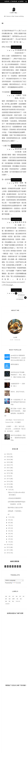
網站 (21, 598)
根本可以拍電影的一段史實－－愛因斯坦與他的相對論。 (18, 438)
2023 (8, 462)
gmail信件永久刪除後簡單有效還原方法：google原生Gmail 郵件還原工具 (18, 358)
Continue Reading (16, 47)
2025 (8, 457)
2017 (8, 478)
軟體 (9, 598)
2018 (8, 476)
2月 (9, 539)
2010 (8, 553)
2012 (8, 547)
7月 (9, 525)
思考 (9, 596)
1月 (9, 542)
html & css (18, 601)
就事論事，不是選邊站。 (15, 511)
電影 (17, 598)
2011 (8, 550)
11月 (9, 517)
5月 (9, 531)
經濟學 (13, 598)
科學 (13, 596)
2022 (8, 465)
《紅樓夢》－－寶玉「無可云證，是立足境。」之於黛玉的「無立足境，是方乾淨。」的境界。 (15, 429)
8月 (9, 522)
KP (8, 514)
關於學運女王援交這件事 (15, 507)
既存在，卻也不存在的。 (18, 391)
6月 (9, 528)
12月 (9, 489)
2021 (8, 467)
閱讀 (6, 601)
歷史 (9, 601)
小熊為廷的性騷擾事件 (14, 498)
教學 (6, 598)
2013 (8, 544)
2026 (8, 454)
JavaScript (7, 603)
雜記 (13, 601)
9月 (9, 520)
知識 (6, 596)
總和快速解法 (15, 364)
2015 (8, 484)
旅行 (23, 596)
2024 (8, 459)
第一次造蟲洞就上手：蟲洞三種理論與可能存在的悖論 (18, 402)
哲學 (20, 596)
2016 (8, 481)
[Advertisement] (13, 647)
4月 (9, 533)
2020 (8, 470)
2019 (8, 473)
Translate (18, 583)
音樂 (16, 596)
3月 (9, 536)
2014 (8, 487)
